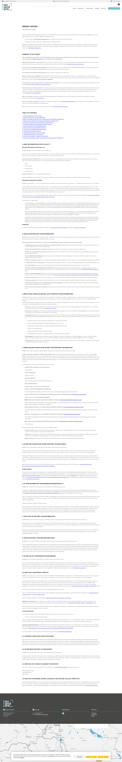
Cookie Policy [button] (51, 756)
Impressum (93, 713)
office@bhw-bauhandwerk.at (9, 1)
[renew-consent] (1, 760)
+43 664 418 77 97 (116, 1)
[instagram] (119, 4)
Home (74, 8)
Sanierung (80, 8)
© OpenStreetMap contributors (116, 758)
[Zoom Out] (2, 728)
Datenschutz (94, 714)
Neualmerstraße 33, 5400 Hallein (61, 1)
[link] (80, 8)
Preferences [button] (22, 757)
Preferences (79, 756)
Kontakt (103, 8)
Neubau (97, 8)
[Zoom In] (2, 726)
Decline (91, 756)
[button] (114, 8)
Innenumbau (89, 8)
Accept (103, 756)
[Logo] (16, 7)
